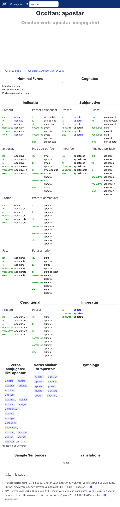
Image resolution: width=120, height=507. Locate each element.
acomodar (11, 427)
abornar (9, 394)
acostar (9, 432)
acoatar (51, 395)
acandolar (10, 422)
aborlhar (9, 390)
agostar (52, 376)
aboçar (22, 404)
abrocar (9, 413)
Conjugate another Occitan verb (46, 70)
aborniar (9, 399)
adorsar (21, 436)
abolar (21, 380)
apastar (39, 381)
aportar (39, 386)
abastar (39, 390)
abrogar (9, 418)
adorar (9, 436)
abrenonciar (11, 408)
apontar (52, 381)
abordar (9, 385)
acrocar (22, 432)
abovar (23, 399)
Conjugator (16, 4)
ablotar (9, 380)
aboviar (9, 404)
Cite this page (13, 70)
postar (51, 386)
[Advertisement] (60, 45)
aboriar (23, 385)
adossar (9, 441)
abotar (38, 395)
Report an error (11, 499)
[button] (116, 4)
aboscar (52, 390)
